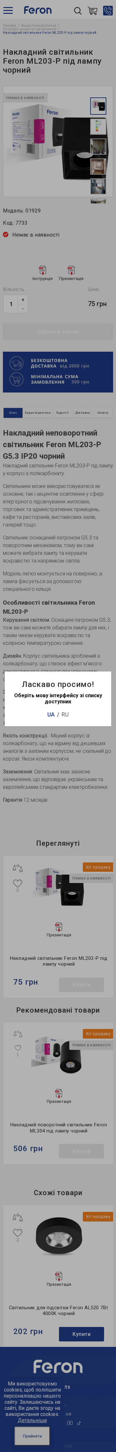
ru (65, 714)
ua (51, 714)
